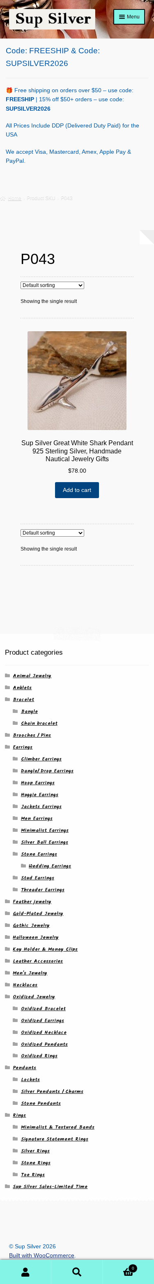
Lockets (30, 1080)
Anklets (22, 688)
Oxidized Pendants (44, 1044)
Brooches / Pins (32, 735)
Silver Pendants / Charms (52, 1091)
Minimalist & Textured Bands (57, 1127)
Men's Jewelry (30, 973)
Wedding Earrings (50, 866)
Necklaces (25, 985)
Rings (19, 1115)
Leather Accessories (38, 961)
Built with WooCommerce (41, 1255)
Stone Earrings (39, 854)
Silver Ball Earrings (44, 842)
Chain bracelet (39, 723)
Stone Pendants (41, 1103)
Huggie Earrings (39, 795)
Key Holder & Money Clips (45, 949)
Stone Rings (36, 1163)
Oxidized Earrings (42, 1020)
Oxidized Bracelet (43, 1009)
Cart (118, 1265)
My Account (25, 1272)
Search (77, 1272)
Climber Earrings (41, 759)
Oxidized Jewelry (34, 997)
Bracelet (23, 699)
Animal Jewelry (32, 676)
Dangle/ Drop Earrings (47, 771)
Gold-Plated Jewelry (38, 913)
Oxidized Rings (39, 1056)
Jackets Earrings (41, 806)
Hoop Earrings (38, 783)
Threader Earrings (42, 890)
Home (14, 198)
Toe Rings (33, 1175)
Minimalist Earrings (45, 830)
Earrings (22, 747)
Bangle (29, 711)
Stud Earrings (37, 878)
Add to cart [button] (77, 490)
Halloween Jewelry (36, 937)
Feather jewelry (32, 902)
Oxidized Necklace (44, 1032)
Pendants (24, 1068)
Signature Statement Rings (54, 1139)
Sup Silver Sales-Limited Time (50, 1187)
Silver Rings (35, 1151)
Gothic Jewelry (31, 925)
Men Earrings (37, 818)
